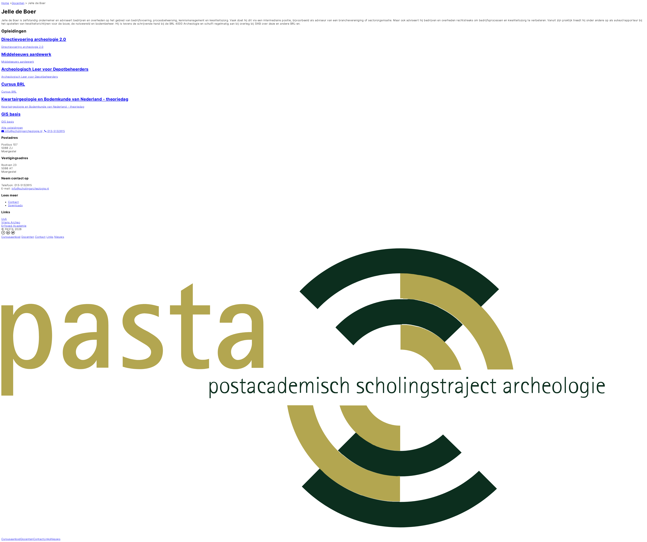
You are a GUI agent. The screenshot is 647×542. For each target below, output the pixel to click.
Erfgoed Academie (13, 225)
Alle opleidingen (12, 127)
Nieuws (59, 236)
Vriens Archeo (10, 222)
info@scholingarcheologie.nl (23, 131)
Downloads (15, 205)
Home (5, 3)
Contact (13, 202)
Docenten (18, 3)
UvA (4, 219)
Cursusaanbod (11, 236)
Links (50, 236)
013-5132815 (56, 131)
